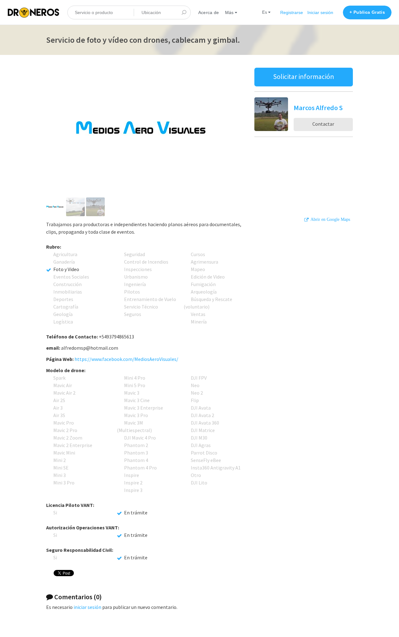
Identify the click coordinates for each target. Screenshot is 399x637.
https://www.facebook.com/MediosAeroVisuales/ (126, 359)
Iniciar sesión (320, 12)
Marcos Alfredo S (318, 107)
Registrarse (291, 12)
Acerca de (208, 12)
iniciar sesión (87, 607)
